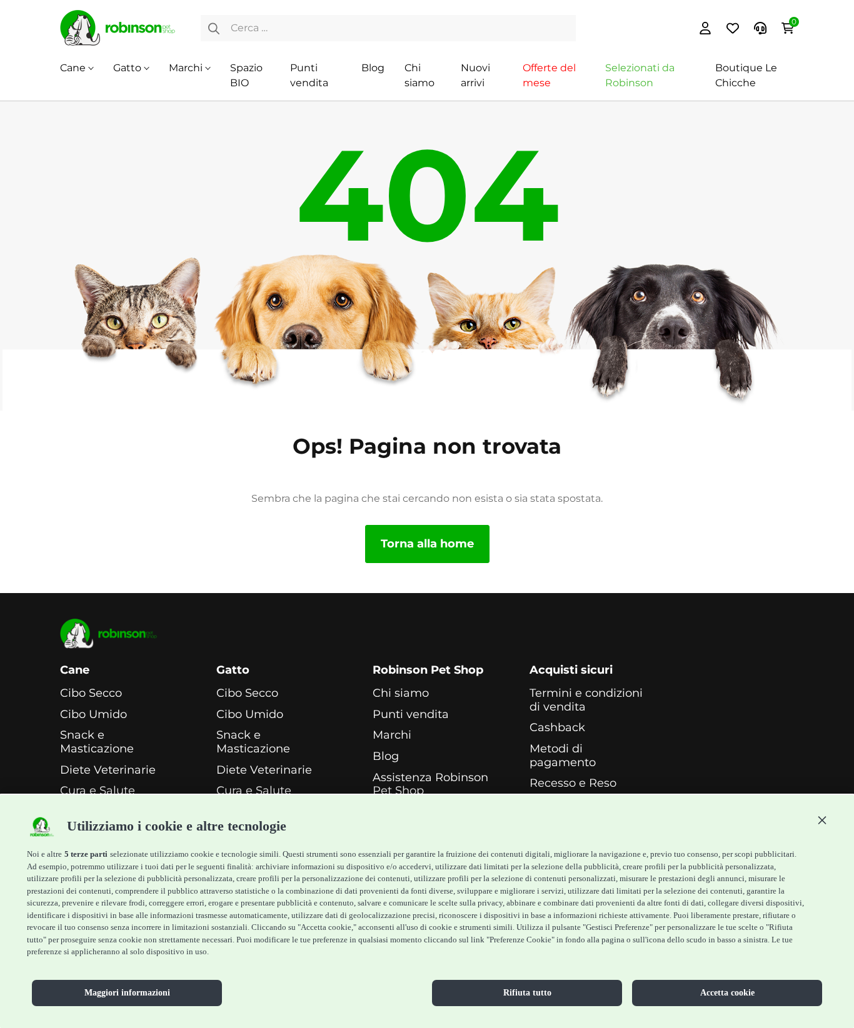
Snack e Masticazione (97, 742)
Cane (73, 68)
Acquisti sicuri (571, 670)
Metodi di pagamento (563, 755)
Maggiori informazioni (127, 992)
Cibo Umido (93, 714)
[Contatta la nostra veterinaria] (760, 28)
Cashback (557, 727)
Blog (372, 68)
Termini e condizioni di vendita (586, 700)
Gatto (127, 68)
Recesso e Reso (573, 783)
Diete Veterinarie (108, 770)
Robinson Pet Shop (428, 670)
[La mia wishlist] (732, 28)
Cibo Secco (91, 693)
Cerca (214, 28)
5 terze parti (86, 854)
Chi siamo (401, 693)
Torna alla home (427, 544)
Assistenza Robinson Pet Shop (430, 784)
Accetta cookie (727, 992)
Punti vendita (411, 714)
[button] (822, 820)
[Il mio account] (705, 28)
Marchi (186, 68)
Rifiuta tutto (527, 992)
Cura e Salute (97, 790)
